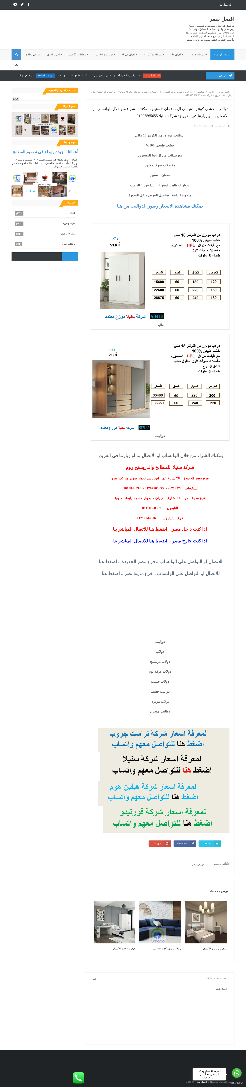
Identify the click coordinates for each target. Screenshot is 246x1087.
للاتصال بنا (225, 4)
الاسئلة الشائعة (168, 75)
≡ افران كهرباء (129, 54)
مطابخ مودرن (68, 233)
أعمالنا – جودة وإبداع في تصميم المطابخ (45, 152)
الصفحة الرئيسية (222, 54)
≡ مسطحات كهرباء (154, 54)
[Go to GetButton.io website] (237, 1083)
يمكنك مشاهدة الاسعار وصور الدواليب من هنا (160, 205)
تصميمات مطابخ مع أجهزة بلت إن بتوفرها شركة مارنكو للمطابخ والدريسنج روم (116, 75)
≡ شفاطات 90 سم (79, 54)
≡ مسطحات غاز (198, 54)
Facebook (182, 843)
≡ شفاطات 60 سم (105, 54)
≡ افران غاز (177, 54)
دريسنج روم (69, 223)
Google (157, 843)
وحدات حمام (68, 243)
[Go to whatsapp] (237, 1073)
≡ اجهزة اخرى (54, 54)
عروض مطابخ (33, 54)
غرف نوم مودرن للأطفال (215, 948)
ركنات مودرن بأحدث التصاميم (167, 948)
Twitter (206, 843)
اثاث (72, 213)
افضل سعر (221, 19)
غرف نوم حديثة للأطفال (124, 948)
